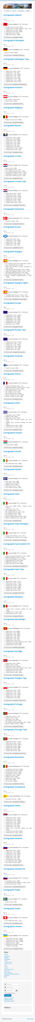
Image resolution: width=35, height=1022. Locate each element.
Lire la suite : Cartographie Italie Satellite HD (16, 566)
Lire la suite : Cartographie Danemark (15, 223)
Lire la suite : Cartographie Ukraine (14, 948)
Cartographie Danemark (13, 209)
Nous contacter (7, 972)
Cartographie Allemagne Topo (16, 59)
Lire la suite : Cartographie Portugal (14, 726)
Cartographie (7, 959)
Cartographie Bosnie (12, 125)
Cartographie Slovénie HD (14, 869)
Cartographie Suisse (11, 908)
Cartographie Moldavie (13, 597)
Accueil (6, 954)
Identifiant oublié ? (8, 999)
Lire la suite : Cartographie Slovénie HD (15, 886)
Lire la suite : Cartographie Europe (14, 326)
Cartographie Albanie (12, 15)
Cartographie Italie (11, 494)
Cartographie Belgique (12, 107)
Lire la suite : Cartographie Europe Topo (15, 352)
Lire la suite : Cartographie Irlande (14, 466)
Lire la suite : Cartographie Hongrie (14, 447)
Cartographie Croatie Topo (14, 181)
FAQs (5, 977)
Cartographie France (12, 374)
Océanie (6, 968)
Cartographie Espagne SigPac (15, 283)
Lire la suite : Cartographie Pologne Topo (15, 700)
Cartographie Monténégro (14, 619)
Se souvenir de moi (10, 993)
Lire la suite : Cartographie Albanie (14, 37)
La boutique (7, 956)
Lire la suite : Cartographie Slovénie (14, 865)
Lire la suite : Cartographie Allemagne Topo (16, 84)
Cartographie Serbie (11, 805)
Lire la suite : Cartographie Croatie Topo (15, 205)
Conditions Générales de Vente (11, 974)
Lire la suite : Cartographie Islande (14, 490)
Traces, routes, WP (8, 969)
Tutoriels (6, 957)
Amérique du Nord (8, 962)
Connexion (7, 995)
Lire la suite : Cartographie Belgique (14, 122)
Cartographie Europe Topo (14, 330)
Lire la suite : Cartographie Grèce (14, 429)
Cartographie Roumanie (13, 757)
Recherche (6, 975)
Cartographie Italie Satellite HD (16, 544)
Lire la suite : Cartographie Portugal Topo (15, 753)
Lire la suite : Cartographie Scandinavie (15, 801)
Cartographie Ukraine (12, 926)
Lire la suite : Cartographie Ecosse (14, 247)
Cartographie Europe (12, 303)
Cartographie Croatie (12, 156)
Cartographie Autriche (12, 87)
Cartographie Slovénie (12, 838)
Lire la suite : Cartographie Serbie (14, 835)
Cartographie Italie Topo (13, 569)
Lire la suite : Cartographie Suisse (14, 923)
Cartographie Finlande (12, 356)
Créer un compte (8, 998)
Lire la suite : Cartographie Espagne (14, 279)
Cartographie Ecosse (12, 227)
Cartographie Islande (12, 469)
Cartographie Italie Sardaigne (15, 523)
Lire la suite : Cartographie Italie (13, 520)
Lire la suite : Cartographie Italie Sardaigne (16, 540)
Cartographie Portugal (12, 704)
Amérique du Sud (8, 963)
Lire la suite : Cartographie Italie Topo (15, 593)
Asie (6, 965)
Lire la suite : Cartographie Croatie (14, 178)
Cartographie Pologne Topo (15, 678)
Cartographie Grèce (11, 403)
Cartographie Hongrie (12, 432)
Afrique (6, 960)
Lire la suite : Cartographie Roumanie (15, 783)
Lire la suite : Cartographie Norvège (14, 675)
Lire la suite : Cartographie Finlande (14, 370)
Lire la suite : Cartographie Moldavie (14, 616)
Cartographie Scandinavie (14, 787)
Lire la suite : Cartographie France (14, 399)
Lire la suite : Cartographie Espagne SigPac (16, 299)
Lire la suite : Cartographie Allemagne (15, 55)
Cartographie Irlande (12, 451)
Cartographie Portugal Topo (15, 729)
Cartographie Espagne (12, 251)
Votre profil (6, 971)
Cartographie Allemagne (13, 40)
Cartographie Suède (11, 889)
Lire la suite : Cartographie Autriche (14, 103)
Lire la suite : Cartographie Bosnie (14, 152)
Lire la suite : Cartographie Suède (14, 904)
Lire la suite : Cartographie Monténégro (15, 647)
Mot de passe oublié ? (9, 1001)
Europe (6, 966)
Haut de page (30, 1019)
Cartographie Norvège (12, 651)
